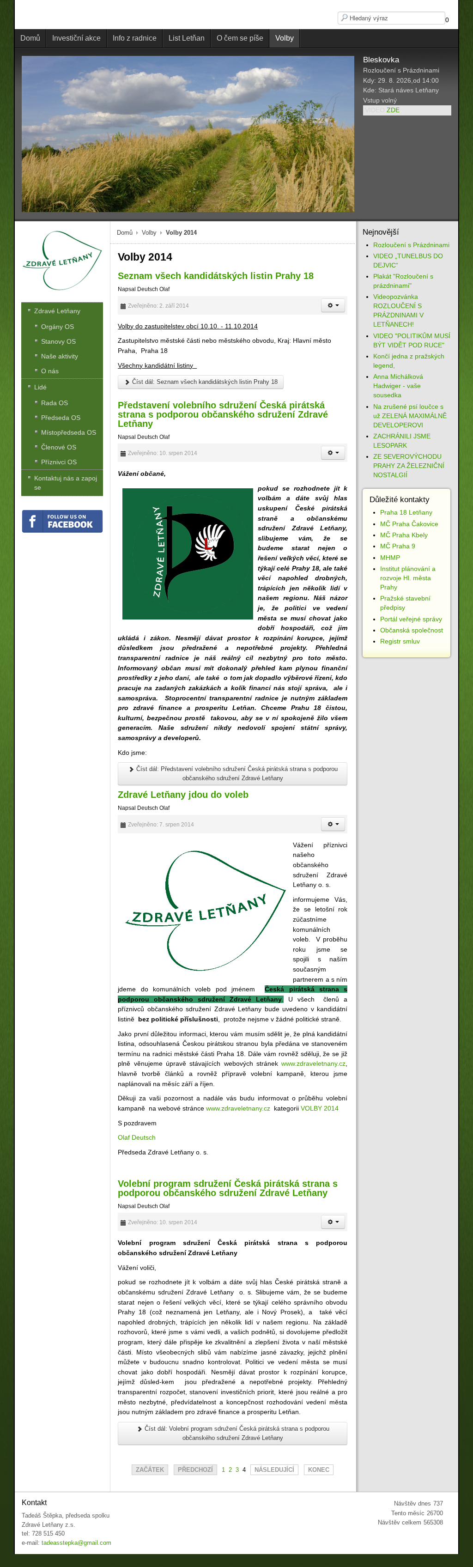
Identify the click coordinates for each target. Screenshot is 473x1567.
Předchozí (195, 1469)
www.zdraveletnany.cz (313, 1063)
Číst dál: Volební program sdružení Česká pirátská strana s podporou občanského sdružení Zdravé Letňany (236, 1433)
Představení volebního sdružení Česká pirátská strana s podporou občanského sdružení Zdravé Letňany (223, 414)
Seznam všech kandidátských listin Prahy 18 (216, 276)
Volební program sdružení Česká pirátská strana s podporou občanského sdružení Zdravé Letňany (228, 1188)
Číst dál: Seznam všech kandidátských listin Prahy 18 (204, 381)
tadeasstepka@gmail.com (76, 1542)
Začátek (150, 1469)
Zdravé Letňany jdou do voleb (183, 795)
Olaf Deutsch (137, 1137)
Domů (125, 232)
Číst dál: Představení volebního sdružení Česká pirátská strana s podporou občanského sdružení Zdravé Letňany (236, 773)
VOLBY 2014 (320, 1108)
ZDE (393, 110)
